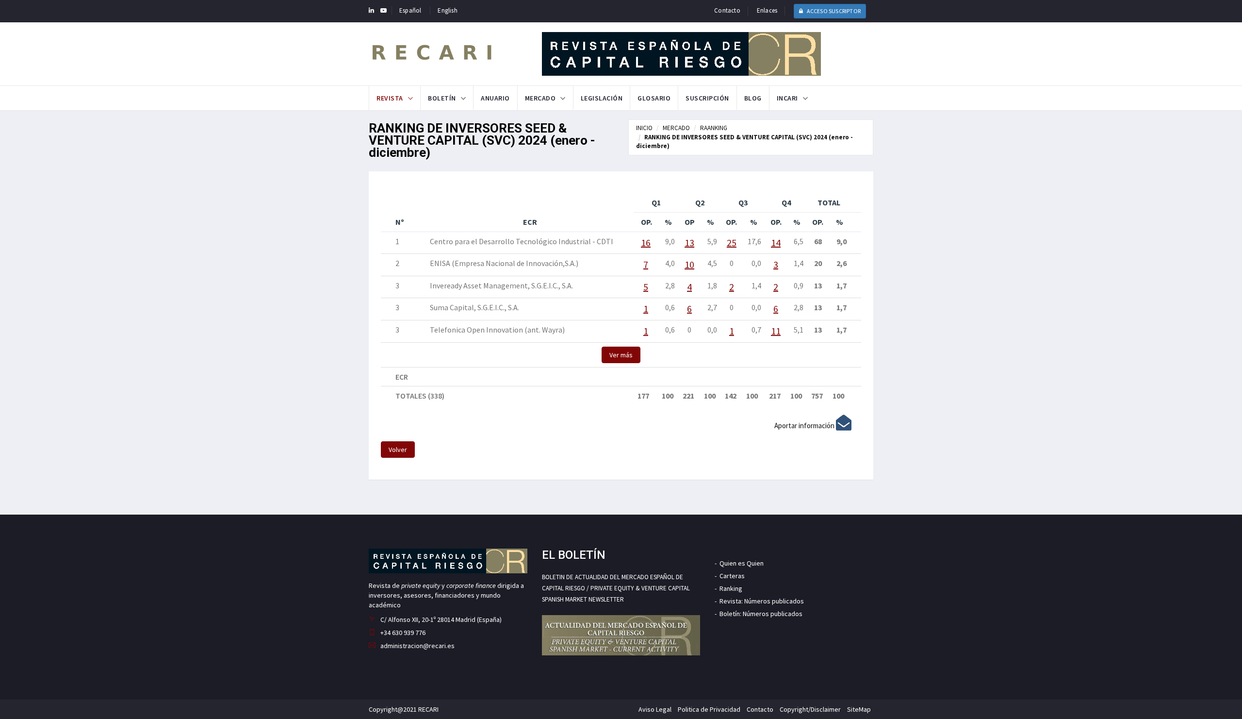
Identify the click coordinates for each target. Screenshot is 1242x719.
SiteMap (859, 709)
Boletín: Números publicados (760, 613)
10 (689, 264)
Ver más (621, 355)
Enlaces (767, 10)
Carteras (732, 575)
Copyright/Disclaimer (810, 709)
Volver (398, 449)
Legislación (602, 98)
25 (731, 242)
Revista (389, 98)
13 (689, 242)
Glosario (653, 98)
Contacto (727, 10)
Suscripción (707, 98)
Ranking (730, 588)
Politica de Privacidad (709, 709)
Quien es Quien (741, 563)
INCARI (787, 98)
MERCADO (676, 128)
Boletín (442, 98)
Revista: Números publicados (761, 601)
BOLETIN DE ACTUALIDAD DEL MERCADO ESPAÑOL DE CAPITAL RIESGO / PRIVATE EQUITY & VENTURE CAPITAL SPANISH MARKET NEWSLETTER (616, 588)
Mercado (540, 98)
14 (776, 242)
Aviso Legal (654, 709)
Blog (753, 98)
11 (776, 331)
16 (646, 242)
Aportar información (805, 425)
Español (410, 10)
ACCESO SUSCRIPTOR (833, 11)
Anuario (495, 98)
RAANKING (713, 128)
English (447, 10)
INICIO (644, 128)
